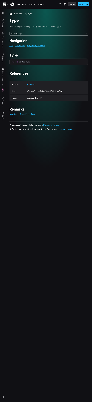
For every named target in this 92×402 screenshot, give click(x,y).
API (11, 45)
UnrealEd (30, 84)
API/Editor (20, 45)
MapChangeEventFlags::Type (22, 114)
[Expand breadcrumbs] (24, 14)
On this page (16, 34)
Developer (17, 14)
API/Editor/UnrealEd (36, 45)
